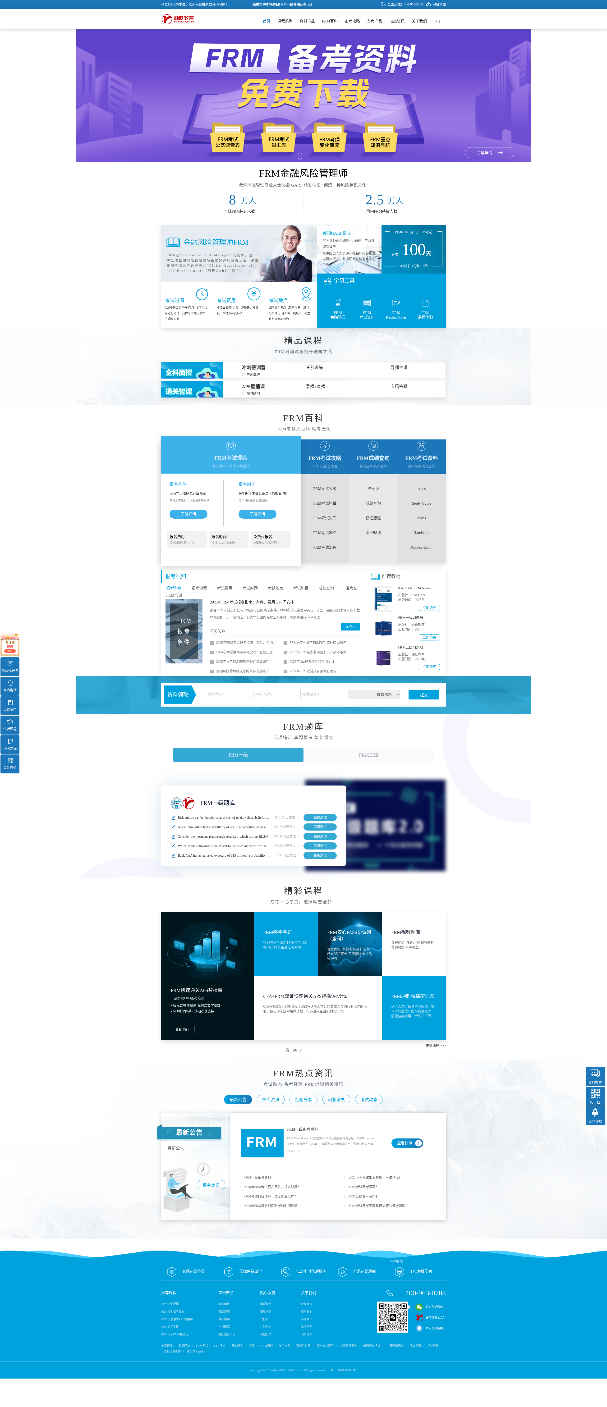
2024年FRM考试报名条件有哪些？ (315, 671)
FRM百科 (330, 21)
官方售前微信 (434, 1307)
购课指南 (265, 1304)
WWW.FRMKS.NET (290, 1370)
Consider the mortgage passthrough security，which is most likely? (223, 836)
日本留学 (237, 1346)
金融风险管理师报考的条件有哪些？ (242, 671)
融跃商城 (224, 1311)
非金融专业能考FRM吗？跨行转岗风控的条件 (321, 642)
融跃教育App (226, 1334)
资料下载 (307, 21)
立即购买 (429, 607)
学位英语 (433, 1346)
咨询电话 (10, 690)
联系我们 (306, 1311)
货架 (252, 1346)
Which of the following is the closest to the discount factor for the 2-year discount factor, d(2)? (242, 846)
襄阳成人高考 (195, 1351)
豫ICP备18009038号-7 (344, 1370)
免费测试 (320, 817)
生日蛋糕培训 (395, 1346)
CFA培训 (219, 1346)
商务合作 (306, 1319)
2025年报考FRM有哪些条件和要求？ (243, 661)
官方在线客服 (434, 1328)
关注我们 (10, 768)
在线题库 (224, 1327)
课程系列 (285, 21)
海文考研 (415, 1346)
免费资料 (10, 709)
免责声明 (306, 1327)
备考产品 (374, 21)
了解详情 (188, 514)
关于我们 (419, 21)
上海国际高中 (348, 1346)
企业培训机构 (172, 1351)
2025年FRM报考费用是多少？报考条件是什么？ (321, 652)
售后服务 (265, 1311)
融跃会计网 (303, 1346)
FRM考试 (202, 1346)
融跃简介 (306, 1304)
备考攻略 (352, 21)
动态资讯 (397, 21)
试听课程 (10, 729)
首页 (266, 21)
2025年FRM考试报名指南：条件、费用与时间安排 (252, 602)
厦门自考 (284, 1346)
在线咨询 (265, 1327)
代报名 (264, 1319)
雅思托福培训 (371, 1346)
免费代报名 (10, 670)
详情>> (350, 627)
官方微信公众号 (436, 1317)
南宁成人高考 (325, 1346)
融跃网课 (224, 1319)
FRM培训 (267, 1346)
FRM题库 (10, 748)
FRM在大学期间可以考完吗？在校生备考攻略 (247, 652)
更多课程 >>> (436, 1045)
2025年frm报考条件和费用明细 (312, 661)
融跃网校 (224, 1304)
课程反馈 (265, 1334)
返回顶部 (595, 1122)
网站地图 (439, 4)
